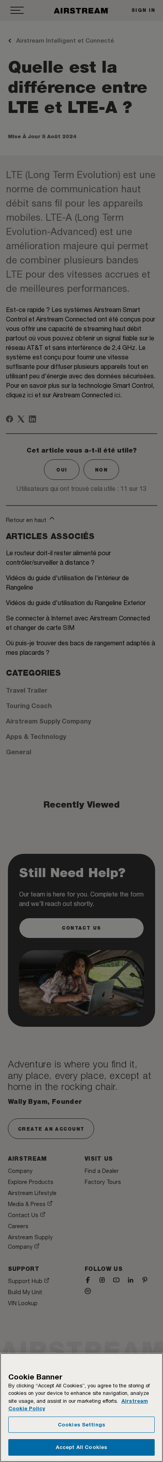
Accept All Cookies (81, 1447)
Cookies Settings (81, 1424)
